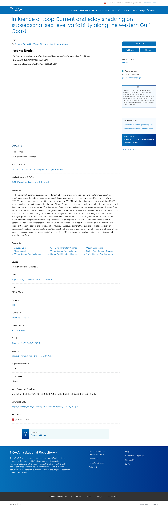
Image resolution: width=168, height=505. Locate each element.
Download (139, 43)
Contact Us (130, 460)
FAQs (127, 464)
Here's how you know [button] (149, 3)
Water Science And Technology (64, 251)
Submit (114, 10)
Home (74, 10)
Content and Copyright (134, 455)
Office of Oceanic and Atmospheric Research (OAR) (139, 141)
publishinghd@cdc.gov (132, 77)
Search (153, 10)
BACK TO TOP (130, 149)
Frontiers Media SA (20, 317)
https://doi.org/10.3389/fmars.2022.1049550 (32, 279)
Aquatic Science (21, 247)
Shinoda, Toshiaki (23, 44)
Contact (78, 496)
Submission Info (130, 10)
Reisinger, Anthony (59, 44)
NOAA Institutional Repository (32, 452)
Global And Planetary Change (63, 247)
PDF (14, 305)
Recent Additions (100, 10)
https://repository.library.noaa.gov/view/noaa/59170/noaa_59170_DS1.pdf (45, 406)
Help (142, 10)
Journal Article (18, 330)
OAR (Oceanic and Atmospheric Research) (31, 182)
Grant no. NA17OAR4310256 (26, 343)
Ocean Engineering (94, 247)
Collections (84, 10)
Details (125, 62)
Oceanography (20, 251)
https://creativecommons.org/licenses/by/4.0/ (31, 355)
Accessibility (113, 496)
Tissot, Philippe (40, 44)
